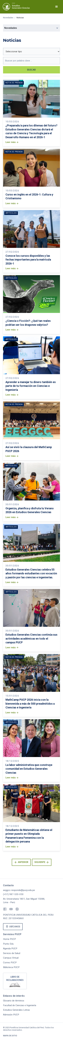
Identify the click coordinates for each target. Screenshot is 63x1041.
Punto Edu (8, 943)
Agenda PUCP (10, 948)
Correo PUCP (10, 962)
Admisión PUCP (11, 1014)
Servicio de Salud (11, 953)
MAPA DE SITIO (10, 1035)
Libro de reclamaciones (15, 978)
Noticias (20, 17)
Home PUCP (9, 939)
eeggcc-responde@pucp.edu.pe (19, 890)
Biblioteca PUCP (11, 967)
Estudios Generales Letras (16, 1010)
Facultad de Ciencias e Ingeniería (19, 1005)
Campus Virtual (11, 957)
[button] (56, 6)
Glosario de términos (13, 1000)
